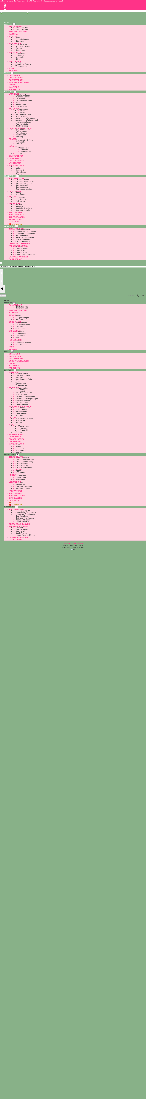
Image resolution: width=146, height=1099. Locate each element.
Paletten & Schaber (22, 97)
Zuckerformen (20, 55)
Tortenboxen (20, 206)
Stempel (18, 144)
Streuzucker (20, 57)
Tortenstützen (20, 104)
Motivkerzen (20, 201)
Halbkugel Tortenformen (24, 237)
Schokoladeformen (22, 129)
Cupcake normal (21, 249)
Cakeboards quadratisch (24, 181)
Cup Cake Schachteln (23, 208)
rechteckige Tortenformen (25, 234)
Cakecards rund (21, 185)
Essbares (8, 24)
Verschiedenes (21, 44)
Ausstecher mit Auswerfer (25, 118)
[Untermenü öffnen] (14, 24)
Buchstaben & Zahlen (23, 114)
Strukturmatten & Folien (24, 140)
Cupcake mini (20, 251)
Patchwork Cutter (22, 124)
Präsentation (10, 176)
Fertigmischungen (22, 39)
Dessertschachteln (22, 210)
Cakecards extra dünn (23, 189)
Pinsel (17, 103)
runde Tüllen (24, 148)
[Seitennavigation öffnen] (2, 289)
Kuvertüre (19, 48)
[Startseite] (26, 14)
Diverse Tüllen (25, 152)
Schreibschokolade (22, 46)
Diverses (18, 174)
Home (6, 22)
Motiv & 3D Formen (22, 239)
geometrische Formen (23, 122)
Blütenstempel (20, 172)
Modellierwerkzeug (22, 95)
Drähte (18, 168)
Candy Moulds (21, 135)
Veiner (17, 166)
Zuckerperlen (20, 53)
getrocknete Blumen (23, 64)
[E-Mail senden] (5, 6)
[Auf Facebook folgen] (4, 8)
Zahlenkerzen (20, 197)
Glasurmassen (21, 50)
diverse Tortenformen (23, 241)
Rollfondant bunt (21, 27)
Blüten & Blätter (21, 116)
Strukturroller (20, 142)
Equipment (8, 91)
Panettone (19, 247)
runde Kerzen (20, 199)
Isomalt (18, 37)
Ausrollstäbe (20, 99)
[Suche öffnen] (1, 281)
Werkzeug (19, 137)
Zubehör (18, 154)
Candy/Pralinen (21, 253)
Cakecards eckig (21, 187)
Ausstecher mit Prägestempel (26, 120)
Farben (7, 73)
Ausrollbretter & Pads (23, 101)
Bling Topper (20, 194)
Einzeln (23, 110)
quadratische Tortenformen (25, 232)
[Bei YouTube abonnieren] (5, 9)
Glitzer (17, 59)
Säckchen (19, 204)
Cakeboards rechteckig (24, 183)
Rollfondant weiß (21, 29)
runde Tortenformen (22, 230)
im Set (22, 112)
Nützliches (19, 41)
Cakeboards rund (22, 179)
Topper (18, 192)
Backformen (9, 226)
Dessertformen (21, 133)
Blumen (18, 62)
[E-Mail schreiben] (143, 295)
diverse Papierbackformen (25, 254)
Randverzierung (21, 126)
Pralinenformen (21, 131)
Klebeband (19, 170)
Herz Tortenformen (22, 235)
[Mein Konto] (1, 273)
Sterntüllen (24, 150)
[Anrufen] (5, 4)
